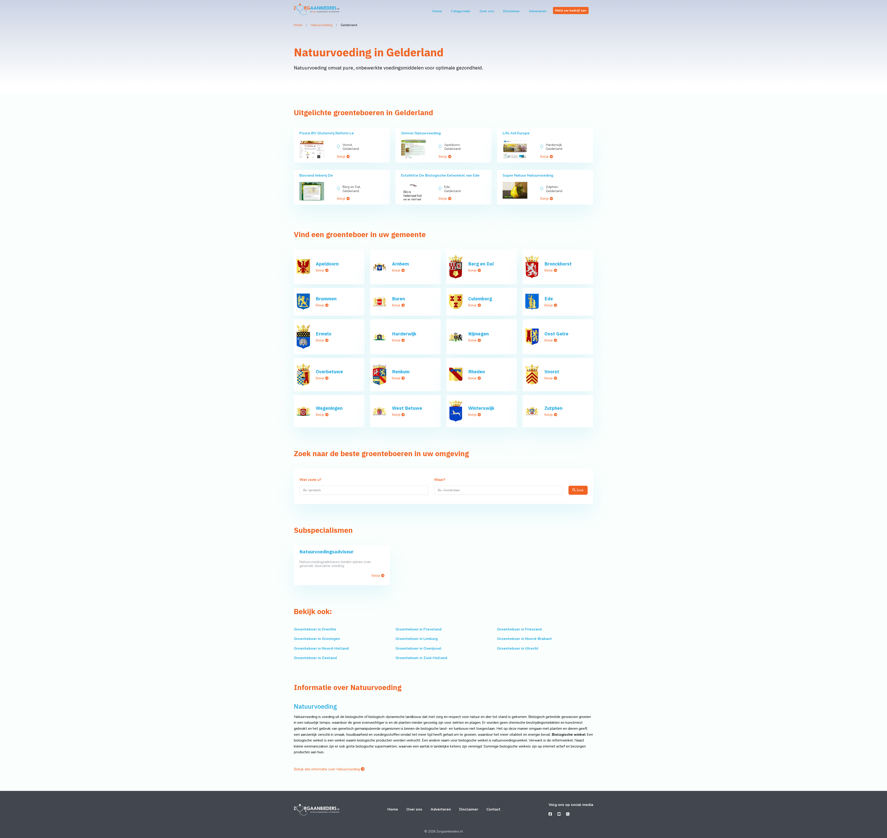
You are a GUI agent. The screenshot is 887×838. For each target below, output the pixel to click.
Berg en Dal (481, 264)
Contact (493, 809)
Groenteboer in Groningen (317, 638)
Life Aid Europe (516, 133)
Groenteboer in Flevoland (418, 629)
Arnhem (400, 264)
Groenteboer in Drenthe (315, 629)
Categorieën (460, 11)
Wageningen (329, 408)
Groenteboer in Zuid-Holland (421, 657)
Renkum (401, 371)
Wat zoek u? (310, 480)
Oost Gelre (556, 334)
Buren (398, 298)
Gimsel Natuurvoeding (421, 133)
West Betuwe (407, 408)
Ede (548, 298)
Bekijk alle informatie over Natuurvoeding (327, 769)
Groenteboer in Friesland (519, 629)
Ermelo (323, 334)
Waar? (439, 480)
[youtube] (559, 814)
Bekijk (341, 156)
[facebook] (550, 814)
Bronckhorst (558, 264)
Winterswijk (481, 408)
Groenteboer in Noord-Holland (321, 648)
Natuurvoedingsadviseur (326, 552)
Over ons (487, 11)
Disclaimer (511, 11)
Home (437, 11)
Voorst (551, 371)
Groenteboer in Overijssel (418, 648)
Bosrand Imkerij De (316, 175)
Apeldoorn (327, 264)
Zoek (580, 490)
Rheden (476, 371)
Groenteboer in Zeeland (315, 657)
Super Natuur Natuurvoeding (528, 175)
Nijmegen (478, 334)
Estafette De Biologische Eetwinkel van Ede (440, 175)
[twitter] (567, 814)
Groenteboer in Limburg (416, 638)
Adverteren (538, 11)
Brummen (326, 298)
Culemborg (480, 298)
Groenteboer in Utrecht (517, 648)
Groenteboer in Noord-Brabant (524, 638)
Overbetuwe (329, 371)
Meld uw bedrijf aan (570, 10)
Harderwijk (404, 334)
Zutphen (553, 408)
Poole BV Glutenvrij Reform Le (326, 133)
